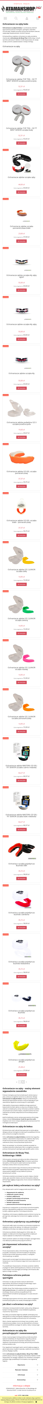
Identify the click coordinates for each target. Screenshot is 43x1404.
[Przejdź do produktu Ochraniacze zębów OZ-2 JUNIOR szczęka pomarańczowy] (21, 702)
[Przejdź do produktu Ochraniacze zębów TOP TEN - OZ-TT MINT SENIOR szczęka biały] (21, 114)
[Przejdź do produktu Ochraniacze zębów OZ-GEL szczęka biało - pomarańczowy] (21, 506)
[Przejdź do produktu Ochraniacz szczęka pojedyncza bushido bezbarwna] (21, 948)
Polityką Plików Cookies (8, 1400)
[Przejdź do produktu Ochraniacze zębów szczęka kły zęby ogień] (21, 261)
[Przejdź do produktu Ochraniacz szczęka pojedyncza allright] (21, 1046)
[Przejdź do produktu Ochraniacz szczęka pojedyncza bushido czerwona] (21, 898)
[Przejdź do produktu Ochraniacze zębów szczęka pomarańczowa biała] (21, 212)
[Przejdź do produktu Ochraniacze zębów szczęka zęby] (21, 163)
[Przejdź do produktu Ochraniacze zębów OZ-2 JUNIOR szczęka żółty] (21, 555)
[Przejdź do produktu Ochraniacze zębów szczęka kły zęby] (21, 310)
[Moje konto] (27, 18)
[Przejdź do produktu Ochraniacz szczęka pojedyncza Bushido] (21, 996)
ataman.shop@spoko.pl (29, 1390)
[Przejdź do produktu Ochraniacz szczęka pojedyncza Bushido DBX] (21, 849)
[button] (5, 18)
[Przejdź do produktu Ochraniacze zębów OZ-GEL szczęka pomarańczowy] (21, 457)
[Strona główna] (21, 9)
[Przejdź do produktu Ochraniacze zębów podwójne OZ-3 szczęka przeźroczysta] (21, 408)
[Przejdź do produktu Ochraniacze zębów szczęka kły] (21, 359)
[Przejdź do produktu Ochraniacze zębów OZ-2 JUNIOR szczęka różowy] (21, 653)
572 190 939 (23, 1395)
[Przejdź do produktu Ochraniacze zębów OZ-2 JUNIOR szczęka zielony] (21, 604)
